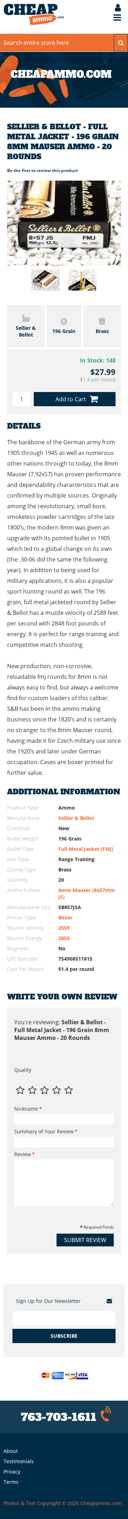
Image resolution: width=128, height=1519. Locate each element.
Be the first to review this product (42, 170)
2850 (64, 938)
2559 (64, 927)
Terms (11, 1481)
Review (22, 1154)
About (11, 1451)
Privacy (12, 1471)
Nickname (26, 1108)
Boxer (65, 917)
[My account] (114, 8)
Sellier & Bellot (76, 818)
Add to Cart (70, 399)
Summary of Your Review (44, 1131)
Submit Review (85, 1240)
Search (121, 43)
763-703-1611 (58, 1417)
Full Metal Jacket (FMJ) (85, 849)
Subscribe (64, 1335)
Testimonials (19, 1461)
